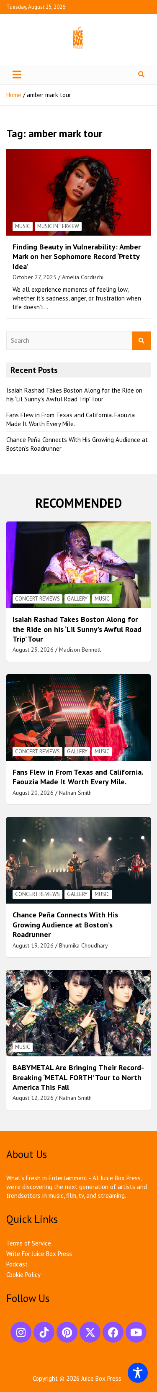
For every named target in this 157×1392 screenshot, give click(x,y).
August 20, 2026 (33, 792)
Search (141, 340)
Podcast (17, 1264)
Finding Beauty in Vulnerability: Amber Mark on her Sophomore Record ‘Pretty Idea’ (77, 256)
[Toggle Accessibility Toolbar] (138, 1373)
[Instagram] (20, 1332)
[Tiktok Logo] (43, 1332)
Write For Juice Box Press (39, 1254)
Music (22, 226)
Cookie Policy (23, 1275)
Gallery (77, 598)
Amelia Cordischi (82, 277)
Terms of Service (28, 1243)
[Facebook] (113, 1332)
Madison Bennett (80, 649)
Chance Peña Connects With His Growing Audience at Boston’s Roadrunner (65, 924)
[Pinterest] (67, 1332)
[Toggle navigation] (17, 74)
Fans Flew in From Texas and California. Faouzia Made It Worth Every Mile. (78, 776)
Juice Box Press (101, 1378)
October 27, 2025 (35, 277)
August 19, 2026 (33, 945)
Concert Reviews (37, 598)
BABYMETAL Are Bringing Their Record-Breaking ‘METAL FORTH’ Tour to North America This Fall (78, 1077)
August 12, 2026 (33, 1098)
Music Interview (58, 226)
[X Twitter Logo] (90, 1332)
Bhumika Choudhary (83, 945)
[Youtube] (136, 1332)
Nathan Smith (75, 792)
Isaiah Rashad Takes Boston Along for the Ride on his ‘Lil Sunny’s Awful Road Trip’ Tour (77, 629)
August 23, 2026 (33, 649)
